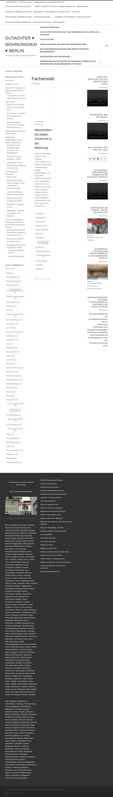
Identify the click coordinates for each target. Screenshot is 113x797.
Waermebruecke (14, 450)
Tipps (10, 434)
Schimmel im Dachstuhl (15, 410)
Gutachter (11, 340)
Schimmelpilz (13, 415)
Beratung (11, 306)
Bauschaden (12, 302)
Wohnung (11, 458)
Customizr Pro (19, 793)
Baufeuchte (12, 285)
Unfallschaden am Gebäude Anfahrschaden (15, 132)
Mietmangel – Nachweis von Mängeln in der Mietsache (15, 213)
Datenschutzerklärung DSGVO (16, 251)
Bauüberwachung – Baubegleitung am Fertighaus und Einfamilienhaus (14, 149)
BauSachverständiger (15, 297)
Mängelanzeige (14, 384)
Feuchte (11, 328)
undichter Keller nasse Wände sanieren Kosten (15, 193)
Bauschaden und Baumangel (11, 173)
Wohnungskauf (13, 462)
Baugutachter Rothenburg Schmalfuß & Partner (16, 246)
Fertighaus (12, 324)
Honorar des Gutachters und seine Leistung (15, 240)
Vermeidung (12, 438)
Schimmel (11, 400)
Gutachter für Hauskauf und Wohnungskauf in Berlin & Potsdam (15, 90)
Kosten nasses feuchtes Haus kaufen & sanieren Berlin (15, 107)
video (10, 446)
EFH (9, 310)
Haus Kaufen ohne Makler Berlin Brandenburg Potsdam (16, 115)
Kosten (10, 364)
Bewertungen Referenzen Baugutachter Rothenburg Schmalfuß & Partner (16, 232)
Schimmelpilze (13, 425)
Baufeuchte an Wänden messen (15, 205)
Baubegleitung (13, 281)
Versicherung (13, 442)
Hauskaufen (12, 352)
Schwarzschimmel (15, 429)
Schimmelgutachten (15, 404)
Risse (10, 396)
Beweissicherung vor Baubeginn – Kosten (14, 158)
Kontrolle (11, 360)
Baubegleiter (13, 277)
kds (38, 276)
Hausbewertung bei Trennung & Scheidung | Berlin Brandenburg (15, 124)
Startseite (8, 71)
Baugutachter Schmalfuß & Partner (15, 290)
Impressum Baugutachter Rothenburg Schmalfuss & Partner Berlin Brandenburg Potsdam (15, 223)
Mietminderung (13, 376)
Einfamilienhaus (14, 320)
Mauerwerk (12, 372)
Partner (10, 392)
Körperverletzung (14, 368)
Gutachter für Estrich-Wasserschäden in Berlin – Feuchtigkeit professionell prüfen (16, 184)
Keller (10, 356)
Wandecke (12, 454)
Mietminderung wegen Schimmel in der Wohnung (43, 139)
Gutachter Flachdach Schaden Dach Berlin (14, 199)
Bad (9, 273)
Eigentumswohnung (15, 315)
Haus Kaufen (10, 102)
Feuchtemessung (14, 332)
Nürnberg (11, 388)
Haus (10, 344)
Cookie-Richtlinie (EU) (16, 256)
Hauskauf (11, 348)
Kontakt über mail (11, 84)
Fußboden (11, 336)
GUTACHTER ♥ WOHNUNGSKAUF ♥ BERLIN (27, 790)
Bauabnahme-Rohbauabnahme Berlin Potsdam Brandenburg (13, 139)
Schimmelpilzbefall (15, 420)
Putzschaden (11, 177)
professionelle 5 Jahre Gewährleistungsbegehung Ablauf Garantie (16, 165)
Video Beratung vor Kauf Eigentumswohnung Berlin (16, 97)
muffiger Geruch (14, 380)
